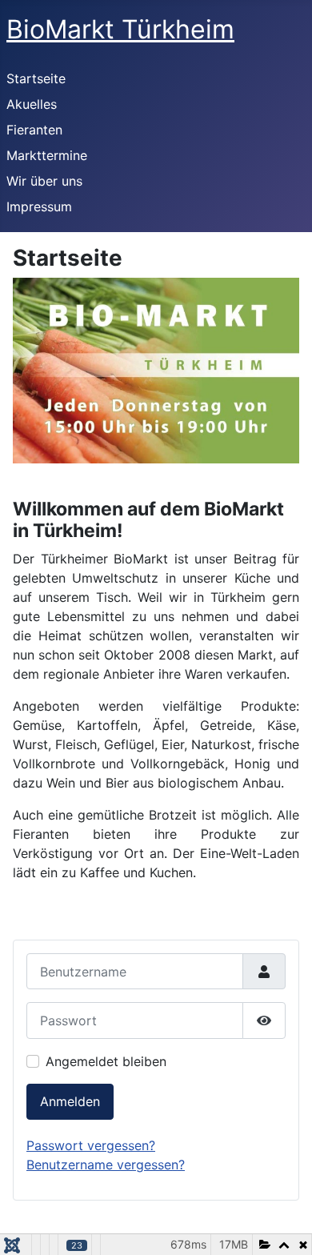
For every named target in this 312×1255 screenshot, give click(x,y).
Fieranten (34, 130)
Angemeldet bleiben (106, 1061)
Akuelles (31, 104)
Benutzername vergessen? (105, 1165)
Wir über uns (44, 181)
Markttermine (46, 155)
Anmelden (70, 1101)
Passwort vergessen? (90, 1145)
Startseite (36, 78)
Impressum (39, 206)
